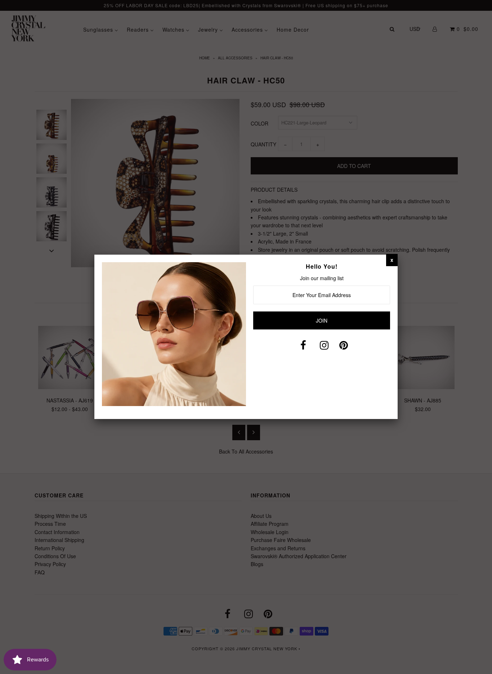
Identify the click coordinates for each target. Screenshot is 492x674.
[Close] (392, 260)
